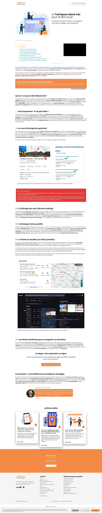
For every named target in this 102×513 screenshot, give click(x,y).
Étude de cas (66, 486)
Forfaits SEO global (67, 489)
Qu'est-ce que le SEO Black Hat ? (28, 49)
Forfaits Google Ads (67, 490)
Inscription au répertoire (68, 480)
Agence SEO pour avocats (69, 481)
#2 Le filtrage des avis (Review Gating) (30, 54)
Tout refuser (75, 510)
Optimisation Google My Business (70, 487)
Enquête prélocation (44, 491)
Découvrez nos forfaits (78, 88)
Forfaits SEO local (67, 484)
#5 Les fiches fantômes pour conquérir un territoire (33, 59)
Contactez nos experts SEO (51, 364)
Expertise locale (43, 483)
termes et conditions (56, 501)
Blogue (41, 486)
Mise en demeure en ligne (45, 489)
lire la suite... (20, 441)
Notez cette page (51, 465)
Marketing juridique (67, 483)
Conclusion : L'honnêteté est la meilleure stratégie (33, 60)
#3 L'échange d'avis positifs (27, 55)
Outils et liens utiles (43, 487)
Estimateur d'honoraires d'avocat (46, 481)
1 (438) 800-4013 (44, 496)
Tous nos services (67, 491)
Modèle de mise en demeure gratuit (47, 490)
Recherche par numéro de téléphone (47, 484)
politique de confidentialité (66, 501)
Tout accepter (95, 510)
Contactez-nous (79, 3)
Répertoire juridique (43, 480)
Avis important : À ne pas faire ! (28, 51)
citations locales (73, 345)
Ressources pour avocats (73, 476)
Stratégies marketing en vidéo (70, 493)
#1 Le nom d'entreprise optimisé (28, 52)
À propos (41, 478)
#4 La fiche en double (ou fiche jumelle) (30, 57)
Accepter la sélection (85, 510)
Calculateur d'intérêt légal (69, 478)
